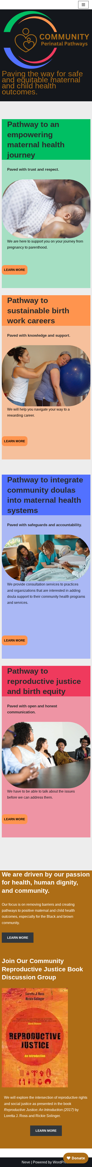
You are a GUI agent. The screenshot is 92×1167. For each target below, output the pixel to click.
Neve (26, 1162)
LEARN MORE (14, 270)
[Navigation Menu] (83, 4)
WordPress (61, 1162)
